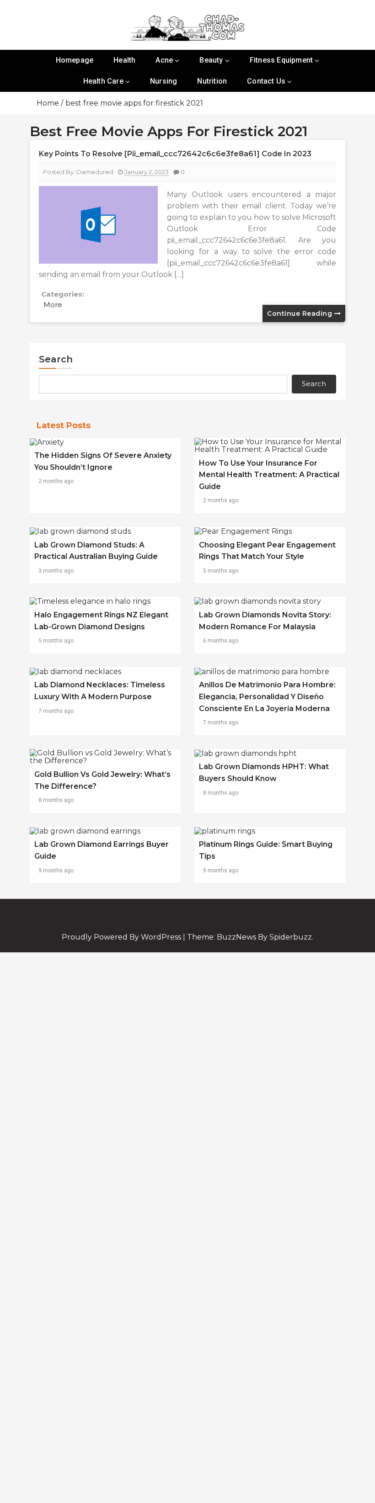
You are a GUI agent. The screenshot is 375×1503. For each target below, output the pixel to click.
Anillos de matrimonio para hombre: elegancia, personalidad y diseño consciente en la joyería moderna (267, 696)
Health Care (103, 81)
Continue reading (300, 313)
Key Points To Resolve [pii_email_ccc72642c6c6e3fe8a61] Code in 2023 (175, 153)
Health (124, 60)
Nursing (163, 81)
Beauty (211, 60)
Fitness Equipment (281, 60)
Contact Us (266, 81)
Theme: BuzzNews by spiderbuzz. (250, 937)
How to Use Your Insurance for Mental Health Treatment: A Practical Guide (269, 475)
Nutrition (212, 81)
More (52, 304)
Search (56, 359)
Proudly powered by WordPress (122, 937)
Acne (164, 60)
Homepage (75, 60)
